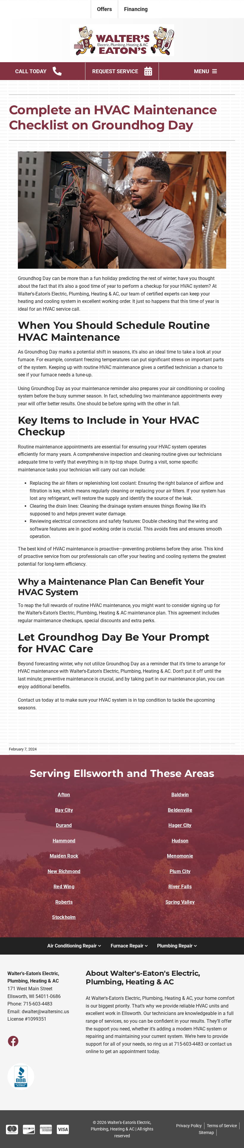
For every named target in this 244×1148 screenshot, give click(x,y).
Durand (64, 825)
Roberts (64, 902)
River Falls (180, 886)
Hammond (64, 841)
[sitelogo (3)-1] (122, 26)
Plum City (180, 871)
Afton (64, 794)
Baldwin (180, 794)
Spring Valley (180, 902)
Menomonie (180, 856)
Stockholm (64, 917)
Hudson (180, 841)
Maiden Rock (64, 856)
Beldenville (180, 810)
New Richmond (64, 871)
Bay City (64, 810)
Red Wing (64, 886)
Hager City (179, 825)
